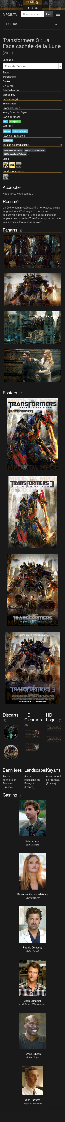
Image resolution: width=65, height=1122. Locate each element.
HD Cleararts (33, 717)
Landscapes (35, 770)
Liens (6, 158)
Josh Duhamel (32, 1001)
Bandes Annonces (13, 171)
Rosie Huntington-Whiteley (32, 894)
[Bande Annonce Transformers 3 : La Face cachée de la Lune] (5, 177)
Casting (10, 794)
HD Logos (52, 717)
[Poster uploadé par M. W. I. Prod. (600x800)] (32, 668)
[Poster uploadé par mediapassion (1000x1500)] (32, 512)
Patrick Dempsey (32, 947)
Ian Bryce (22, 112)
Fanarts (10, 229)
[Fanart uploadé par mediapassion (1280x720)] (32, 251)
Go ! (48, 14)
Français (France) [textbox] (15, 66)
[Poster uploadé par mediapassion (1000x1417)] (32, 434)
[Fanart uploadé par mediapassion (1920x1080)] (32, 327)
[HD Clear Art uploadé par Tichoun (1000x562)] (32, 734)
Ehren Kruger (9, 103)
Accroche (12, 187)
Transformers (9, 77)
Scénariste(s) (10, 99)
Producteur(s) (10, 108)
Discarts (10, 714)
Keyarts (53, 770)
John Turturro (32, 1100)
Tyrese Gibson (32, 1054)
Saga (6, 72)
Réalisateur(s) (11, 90)
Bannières (12, 770)
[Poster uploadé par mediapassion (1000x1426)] (32, 590)
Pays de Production (14, 136)
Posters (10, 392)
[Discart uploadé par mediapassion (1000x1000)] (11, 732)
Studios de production (15, 145)
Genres (7, 125)
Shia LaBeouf (32, 841)
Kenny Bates (9, 112)
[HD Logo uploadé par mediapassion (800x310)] (54, 728)
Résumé (11, 201)
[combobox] (32, 14)
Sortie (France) (11, 117)
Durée (6, 81)
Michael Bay (9, 94)
